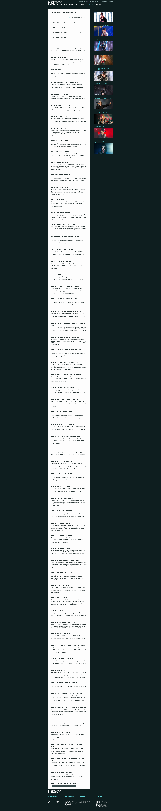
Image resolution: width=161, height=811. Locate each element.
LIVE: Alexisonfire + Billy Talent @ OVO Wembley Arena (78, 32)
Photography (101, 801)
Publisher (69, 797)
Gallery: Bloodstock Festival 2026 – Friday (102, 11)
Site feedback (101, 806)
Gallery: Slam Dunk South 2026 (100, 126)
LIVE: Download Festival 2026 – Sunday (77, 37)
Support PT (57, 802)
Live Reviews (101, 800)
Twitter (83, 797)
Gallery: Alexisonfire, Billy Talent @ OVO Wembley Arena (101, 69)
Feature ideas (101, 805)
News (65, 4)
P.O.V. (49, 801)
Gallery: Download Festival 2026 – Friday (102, 112)
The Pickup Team (68, 804)
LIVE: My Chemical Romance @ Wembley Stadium (77, 22)
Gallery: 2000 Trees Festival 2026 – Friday (101, 39)
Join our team (104, 1)
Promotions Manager (71, 802)
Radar (71, 4)
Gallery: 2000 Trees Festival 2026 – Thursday (102, 54)
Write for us (101, 804)
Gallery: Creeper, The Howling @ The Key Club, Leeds (102, 142)
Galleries (83, 4)
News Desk (70, 803)
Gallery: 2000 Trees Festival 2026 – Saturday (102, 25)
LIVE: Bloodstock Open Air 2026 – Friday (60, 17)
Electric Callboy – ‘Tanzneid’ (59, 22)
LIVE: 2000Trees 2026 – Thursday (78, 17)
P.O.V (76, 4)
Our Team (57, 800)
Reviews (91, 4)
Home (49, 797)
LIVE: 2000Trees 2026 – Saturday (60, 32)
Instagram (83, 800)
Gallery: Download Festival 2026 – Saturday (102, 98)
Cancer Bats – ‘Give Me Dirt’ (59, 27)
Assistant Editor (70, 801)
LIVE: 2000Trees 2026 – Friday (59, 37)
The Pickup (99, 4)
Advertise (57, 801)
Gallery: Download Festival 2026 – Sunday (102, 83)
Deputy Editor (70, 800)
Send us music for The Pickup (95, 1)
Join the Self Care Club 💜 (83, 1)
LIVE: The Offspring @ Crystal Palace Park (77, 27)
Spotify (82, 802)
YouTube (84, 801)
